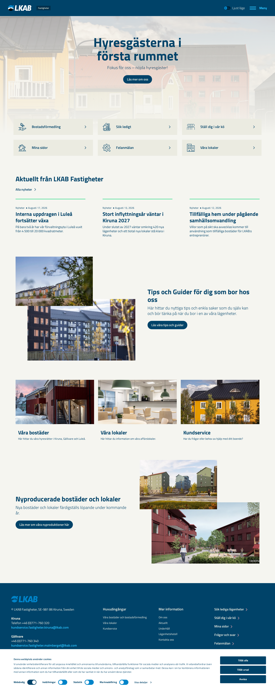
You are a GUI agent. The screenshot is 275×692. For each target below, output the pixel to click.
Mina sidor (221, 626)
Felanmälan (222, 643)
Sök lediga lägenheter (229, 609)
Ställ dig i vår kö (225, 618)
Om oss (163, 617)
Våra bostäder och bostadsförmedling (125, 617)
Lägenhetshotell (168, 634)
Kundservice (110, 628)
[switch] (62, 682)
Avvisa (243, 679)
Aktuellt (163, 623)
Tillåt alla (243, 660)
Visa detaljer (141, 682)
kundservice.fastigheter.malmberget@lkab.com (44, 645)
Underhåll (164, 628)
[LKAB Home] (24, 599)
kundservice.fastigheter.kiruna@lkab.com (40, 627)
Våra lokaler (110, 623)
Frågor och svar (225, 635)
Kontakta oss (166, 639)
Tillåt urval (243, 670)
